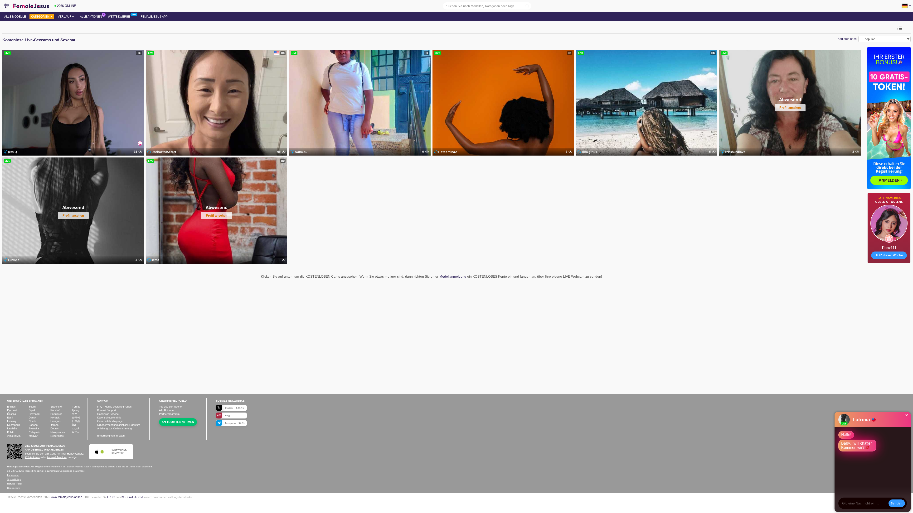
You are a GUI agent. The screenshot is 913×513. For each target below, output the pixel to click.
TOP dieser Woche (889, 255)
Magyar (33, 435)
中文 (74, 414)
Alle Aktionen (91, 16)
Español (33, 424)
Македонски (57, 432)
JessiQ (12, 152)
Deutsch (55, 428)
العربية (75, 428)
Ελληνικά (34, 432)
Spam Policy (14, 479)
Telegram (235, 423)
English (11, 406)
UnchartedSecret (163, 152)
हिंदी (74, 424)
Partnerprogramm (169, 414)
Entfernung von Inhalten (111, 435)
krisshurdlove (735, 152)
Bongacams (13, 488)
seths (155, 259)
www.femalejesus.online (66, 497)
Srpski (32, 410)
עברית (75, 432)
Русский (12, 410)
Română (55, 410)
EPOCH (112, 497)
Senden (897, 503)
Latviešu (12, 428)
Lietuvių (11, 421)
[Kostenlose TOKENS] (889, 278)
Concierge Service (108, 414)
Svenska (34, 428)
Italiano (54, 424)
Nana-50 (301, 152)
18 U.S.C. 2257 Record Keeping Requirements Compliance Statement (45, 471)
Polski (10, 432)
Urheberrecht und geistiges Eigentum (118, 424)
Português (56, 414)
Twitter (234, 407)
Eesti (10, 417)
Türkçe (76, 406)
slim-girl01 (589, 152)
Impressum (13, 475)
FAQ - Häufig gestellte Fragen (114, 406)
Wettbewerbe (119, 16)
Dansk (32, 417)
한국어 (76, 417)
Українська (13, 435)
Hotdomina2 (447, 152)
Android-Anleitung (57, 457)
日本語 (76, 421)
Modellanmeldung (452, 276)
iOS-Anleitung (32, 457)
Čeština (11, 414)
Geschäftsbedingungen (110, 421)
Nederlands (57, 435)
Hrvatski (55, 417)
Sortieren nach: (847, 39)
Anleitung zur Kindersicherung (114, 428)
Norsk (32, 421)
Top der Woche (170, 406)
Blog (227, 415)
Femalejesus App (154, 16)
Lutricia (13, 259)
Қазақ (75, 410)
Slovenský (56, 406)
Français (55, 421)
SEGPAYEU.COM (132, 497)
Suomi (32, 406)
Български (13, 424)
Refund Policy (14, 483)
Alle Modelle (15, 16)
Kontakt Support (106, 410)
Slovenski (34, 414)
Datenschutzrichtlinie (109, 417)
